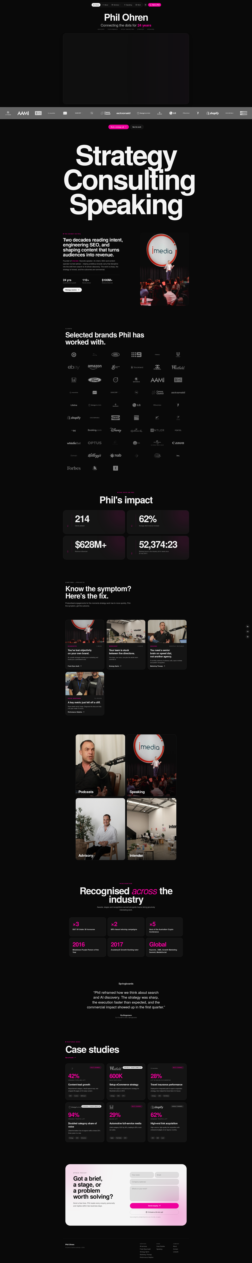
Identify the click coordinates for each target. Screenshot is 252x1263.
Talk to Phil (156, 5)
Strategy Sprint (144, 1252)
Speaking (159, 1249)
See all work (69, 1058)
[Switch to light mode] (145, 5)
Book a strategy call (117, 127)
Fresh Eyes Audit (145, 1249)
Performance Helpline (146, 1257)
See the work (136, 127)
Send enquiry (153, 1206)
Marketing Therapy (146, 1255)
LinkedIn (175, 1252)
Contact (175, 1249)
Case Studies (161, 1246)
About (175, 1246)
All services (143, 1246)
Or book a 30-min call (155, 1212)
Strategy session (71, 290)
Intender (75, 260)
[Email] (248, 632)
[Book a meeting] (248, 637)
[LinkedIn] (248, 626)
